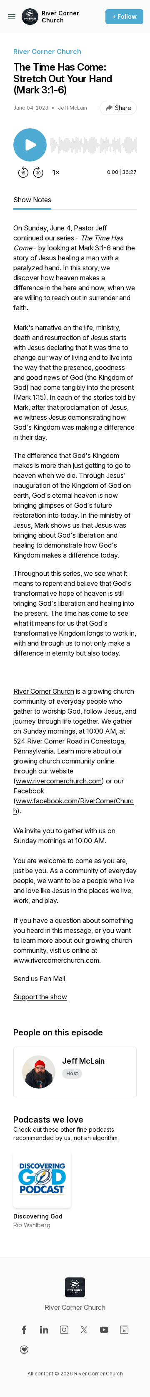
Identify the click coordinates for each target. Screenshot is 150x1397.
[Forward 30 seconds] (38, 172)
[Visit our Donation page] (24, 1350)
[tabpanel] (75, 616)
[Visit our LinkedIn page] (44, 1330)
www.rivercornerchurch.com (59, 781)
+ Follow (124, 16)
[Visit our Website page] (124, 1330)
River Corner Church (60, 17)
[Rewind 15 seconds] (23, 172)
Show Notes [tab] (32, 200)
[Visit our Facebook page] (24, 1330)
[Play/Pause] (30, 144)
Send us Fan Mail (39, 978)
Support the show (40, 997)
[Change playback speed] (56, 172)
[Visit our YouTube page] (104, 1330)
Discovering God (37, 1216)
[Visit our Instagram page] (64, 1330)
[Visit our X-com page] (84, 1330)
